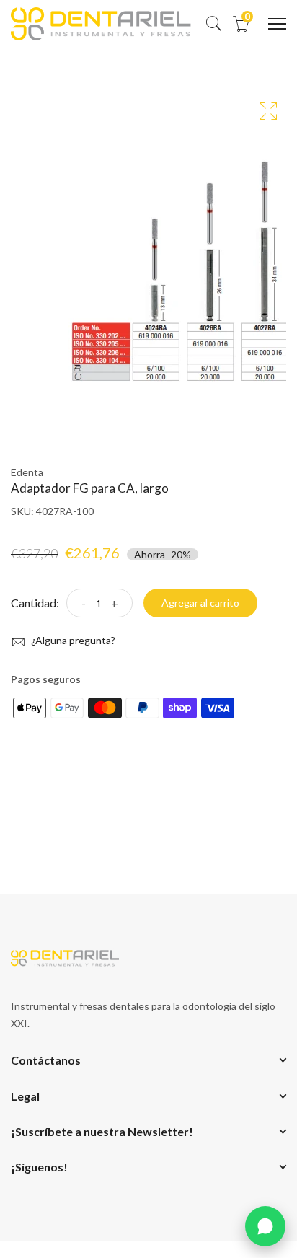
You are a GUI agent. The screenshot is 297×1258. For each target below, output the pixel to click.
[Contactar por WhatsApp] (265, 1226)
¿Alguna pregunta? (72, 640)
